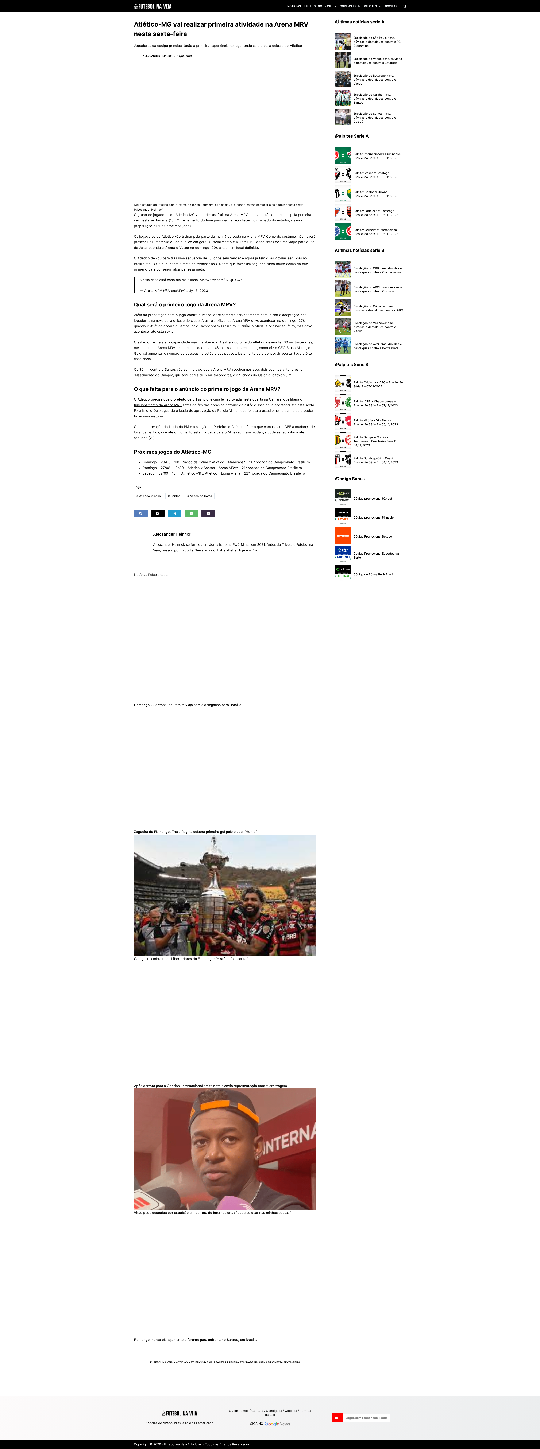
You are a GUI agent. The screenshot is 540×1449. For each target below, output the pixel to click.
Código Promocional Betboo (373, 536)
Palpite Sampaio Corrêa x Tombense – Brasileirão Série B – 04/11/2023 (376, 441)
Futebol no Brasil (318, 6)
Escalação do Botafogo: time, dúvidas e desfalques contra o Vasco (375, 79)
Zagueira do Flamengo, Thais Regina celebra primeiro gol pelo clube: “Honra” (195, 832)
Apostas (390, 6)
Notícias (294, 6)
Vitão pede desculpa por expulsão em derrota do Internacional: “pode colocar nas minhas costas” (212, 1212)
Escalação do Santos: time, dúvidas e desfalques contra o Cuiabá (375, 117)
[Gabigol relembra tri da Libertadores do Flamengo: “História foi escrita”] (225, 895)
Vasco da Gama (199, 496)
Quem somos (239, 1411)
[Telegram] (174, 513)
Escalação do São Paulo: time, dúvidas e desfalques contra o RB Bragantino (377, 41)
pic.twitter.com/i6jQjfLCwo (221, 280)
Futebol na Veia (161, 1362)
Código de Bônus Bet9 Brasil (373, 574)
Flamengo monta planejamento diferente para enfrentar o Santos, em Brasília (195, 1340)
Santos (174, 496)
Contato (257, 1411)
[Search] (404, 6)
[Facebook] (141, 513)
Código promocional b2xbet (373, 498)
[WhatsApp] (191, 513)
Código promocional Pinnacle (374, 517)
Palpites (370, 6)
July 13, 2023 (197, 290)
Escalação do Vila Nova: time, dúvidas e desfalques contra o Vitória (375, 327)
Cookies (291, 1411)
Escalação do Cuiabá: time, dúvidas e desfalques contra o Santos (375, 98)
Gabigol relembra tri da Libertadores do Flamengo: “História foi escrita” (191, 959)
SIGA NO (257, 1424)
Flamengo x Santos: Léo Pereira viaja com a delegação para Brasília (187, 705)
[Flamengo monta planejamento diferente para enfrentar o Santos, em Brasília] (225, 1276)
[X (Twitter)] (158, 513)
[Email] (208, 513)
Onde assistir (350, 6)
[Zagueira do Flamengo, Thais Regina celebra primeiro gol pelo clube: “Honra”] (225, 768)
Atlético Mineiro (148, 496)
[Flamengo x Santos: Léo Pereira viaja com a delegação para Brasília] (225, 641)
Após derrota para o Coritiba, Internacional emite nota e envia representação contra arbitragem (210, 1086)
